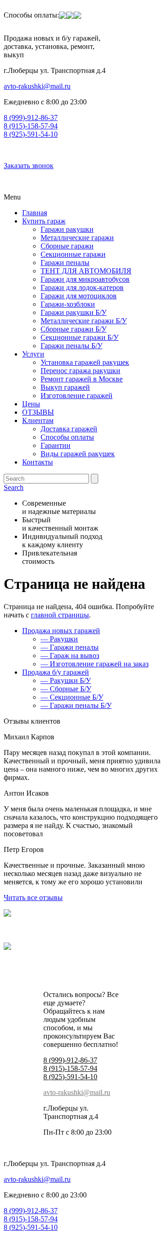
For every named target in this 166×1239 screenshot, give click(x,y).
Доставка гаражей (69, 429)
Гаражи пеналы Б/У (71, 346)
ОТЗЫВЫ (38, 412)
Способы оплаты (67, 437)
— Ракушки (59, 639)
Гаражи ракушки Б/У (74, 312)
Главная (34, 213)
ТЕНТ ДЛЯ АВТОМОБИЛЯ (86, 271)
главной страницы (60, 615)
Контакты (37, 462)
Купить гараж (43, 221)
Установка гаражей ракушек (85, 362)
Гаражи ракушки (67, 229)
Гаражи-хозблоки (68, 304)
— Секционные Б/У (72, 697)
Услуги (33, 354)
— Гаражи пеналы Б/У (76, 705)
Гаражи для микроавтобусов (85, 279)
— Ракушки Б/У (66, 680)
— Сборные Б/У (66, 689)
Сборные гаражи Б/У (74, 329)
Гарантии (56, 445)
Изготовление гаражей (77, 395)
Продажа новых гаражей (61, 631)
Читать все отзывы (33, 897)
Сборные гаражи (67, 246)
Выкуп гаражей (65, 387)
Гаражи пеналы (65, 262)
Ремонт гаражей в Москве (82, 379)
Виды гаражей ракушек (78, 454)
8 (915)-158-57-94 (31, 126)
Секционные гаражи (73, 254)
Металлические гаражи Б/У (84, 321)
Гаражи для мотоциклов (79, 296)
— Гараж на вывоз (70, 655)
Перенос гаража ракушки (80, 371)
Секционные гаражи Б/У (80, 337)
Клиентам (37, 420)
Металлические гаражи (77, 238)
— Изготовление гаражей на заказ (94, 664)
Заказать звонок (28, 165)
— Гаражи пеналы (70, 647)
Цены (31, 404)
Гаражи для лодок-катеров (82, 287)
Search (14, 487)
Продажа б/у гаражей (55, 672)
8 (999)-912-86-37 (31, 117)
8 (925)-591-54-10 (31, 134)
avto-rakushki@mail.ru (37, 86)
